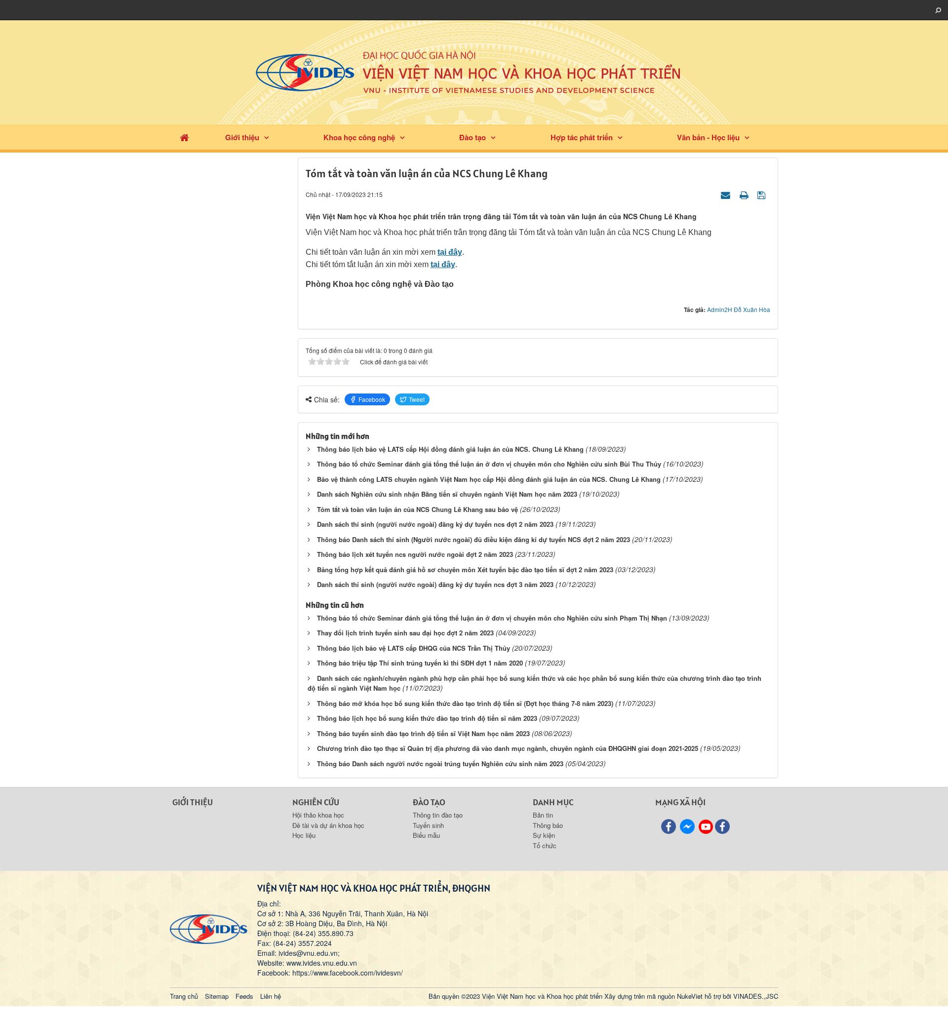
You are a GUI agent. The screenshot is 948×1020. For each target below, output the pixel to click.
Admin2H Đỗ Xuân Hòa (738, 309)
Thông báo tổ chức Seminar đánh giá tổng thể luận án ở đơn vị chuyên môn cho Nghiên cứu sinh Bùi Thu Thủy (489, 464)
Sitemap (217, 996)
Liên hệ (270, 996)
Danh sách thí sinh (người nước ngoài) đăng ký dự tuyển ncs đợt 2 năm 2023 (435, 524)
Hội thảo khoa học (318, 815)
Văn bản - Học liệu (708, 137)
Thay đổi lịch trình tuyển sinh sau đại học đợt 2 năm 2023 (405, 632)
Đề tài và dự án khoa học (328, 825)
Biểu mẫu (426, 835)
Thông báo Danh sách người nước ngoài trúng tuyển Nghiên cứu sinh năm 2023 (440, 763)
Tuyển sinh (428, 825)
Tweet (417, 399)
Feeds (244, 996)
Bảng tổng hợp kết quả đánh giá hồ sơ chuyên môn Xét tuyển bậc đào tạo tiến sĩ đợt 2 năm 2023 (465, 569)
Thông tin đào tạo (438, 815)
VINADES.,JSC (755, 996)
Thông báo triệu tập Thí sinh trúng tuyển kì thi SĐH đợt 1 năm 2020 (420, 662)
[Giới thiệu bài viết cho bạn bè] (727, 194)
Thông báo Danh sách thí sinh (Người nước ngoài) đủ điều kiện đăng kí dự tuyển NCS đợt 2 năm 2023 (473, 539)
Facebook (371, 399)
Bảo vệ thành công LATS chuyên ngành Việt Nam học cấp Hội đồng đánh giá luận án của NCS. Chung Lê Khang (489, 479)
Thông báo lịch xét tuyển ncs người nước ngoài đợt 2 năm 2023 (415, 554)
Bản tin (543, 815)
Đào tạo (472, 137)
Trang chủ (184, 996)
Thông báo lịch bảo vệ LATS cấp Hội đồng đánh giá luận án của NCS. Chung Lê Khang (450, 449)
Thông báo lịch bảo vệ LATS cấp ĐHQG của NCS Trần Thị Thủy (413, 648)
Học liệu (304, 835)
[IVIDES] (208, 928)
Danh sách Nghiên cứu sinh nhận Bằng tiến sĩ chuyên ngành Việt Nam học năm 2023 (447, 494)
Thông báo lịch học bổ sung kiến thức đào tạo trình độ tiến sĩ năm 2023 (427, 718)
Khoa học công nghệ (359, 137)
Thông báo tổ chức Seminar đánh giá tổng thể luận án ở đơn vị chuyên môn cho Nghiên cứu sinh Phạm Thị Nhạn (492, 618)
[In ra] (745, 194)
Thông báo (548, 825)
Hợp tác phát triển (582, 137)
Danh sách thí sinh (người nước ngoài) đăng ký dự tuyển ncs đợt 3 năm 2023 (435, 584)
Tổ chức (544, 845)
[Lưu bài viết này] (762, 194)
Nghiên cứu (315, 802)
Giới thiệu (242, 137)
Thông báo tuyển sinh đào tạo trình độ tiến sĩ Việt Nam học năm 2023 (423, 733)
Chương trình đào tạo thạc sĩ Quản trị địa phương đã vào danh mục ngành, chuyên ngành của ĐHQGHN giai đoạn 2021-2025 (507, 748)
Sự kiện (544, 835)
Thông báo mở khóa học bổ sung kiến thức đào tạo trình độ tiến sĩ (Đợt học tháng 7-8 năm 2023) (465, 703)
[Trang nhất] (184, 137)
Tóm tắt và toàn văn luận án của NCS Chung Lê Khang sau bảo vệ (417, 509)
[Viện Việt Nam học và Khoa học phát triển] (474, 72)
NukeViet (690, 996)
